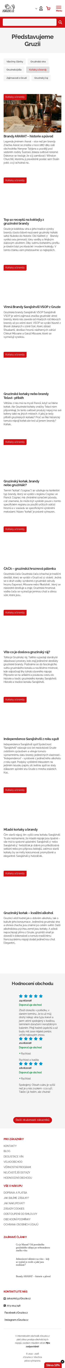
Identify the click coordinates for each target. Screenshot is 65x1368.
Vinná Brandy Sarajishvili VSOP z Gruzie (32, 307)
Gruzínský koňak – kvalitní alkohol (28, 913)
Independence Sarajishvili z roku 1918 (31, 739)
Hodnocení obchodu (18, 1177)
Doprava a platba (15, 1192)
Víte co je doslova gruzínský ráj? (27, 652)
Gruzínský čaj (41, 78)
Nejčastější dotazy (17, 1172)
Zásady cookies (14, 1208)
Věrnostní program (17, 1167)
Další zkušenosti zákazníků (32, 1119)
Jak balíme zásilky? (16, 1197)
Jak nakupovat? (14, 1203)
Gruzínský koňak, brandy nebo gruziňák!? (21, 483)
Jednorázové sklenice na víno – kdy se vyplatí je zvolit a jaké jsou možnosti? (32, 1262)
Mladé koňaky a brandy (21, 829)
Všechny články (14, 61)
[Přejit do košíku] (48, 8)
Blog (7, 1151)
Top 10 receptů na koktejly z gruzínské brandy (24, 221)
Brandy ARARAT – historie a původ (28, 136)
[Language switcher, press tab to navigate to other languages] (33, 8)
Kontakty (10, 1146)
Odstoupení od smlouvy (20, 1213)
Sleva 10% (53, 1365)
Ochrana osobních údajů (21, 1224)
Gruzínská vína (38, 61)
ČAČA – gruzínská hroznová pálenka (30, 568)
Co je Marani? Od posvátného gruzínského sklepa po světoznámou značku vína (33, 1247)
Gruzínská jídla (13, 69)
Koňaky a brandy (38, 69)
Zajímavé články (15, 1237)
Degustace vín (13, 1156)
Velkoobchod (13, 1161)
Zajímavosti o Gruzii (16, 78)
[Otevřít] (58, 7)
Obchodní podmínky (17, 1219)
